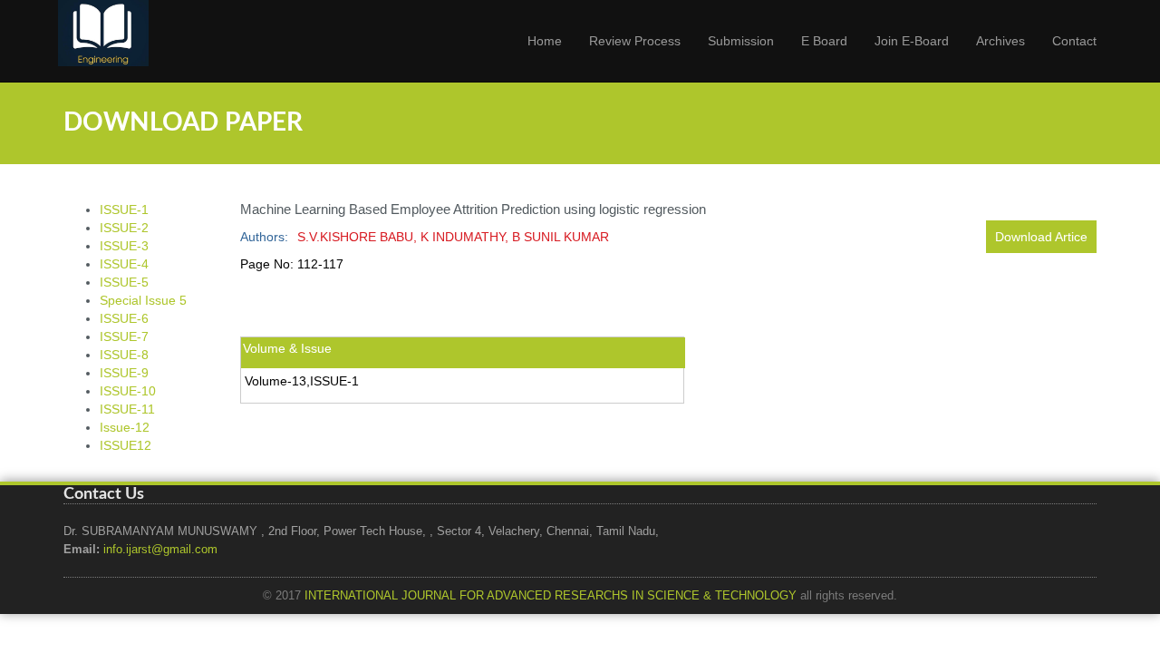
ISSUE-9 (124, 372)
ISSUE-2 (124, 227)
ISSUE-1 (124, 209)
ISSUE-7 (124, 336)
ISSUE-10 (128, 391)
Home (544, 41)
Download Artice (1041, 236)
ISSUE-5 (124, 282)
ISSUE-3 (124, 246)
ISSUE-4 (124, 264)
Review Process (635, 41)
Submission (741, 41)
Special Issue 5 (143, 300)
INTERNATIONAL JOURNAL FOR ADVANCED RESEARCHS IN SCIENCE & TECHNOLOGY (550, 596)
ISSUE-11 (127, 409)
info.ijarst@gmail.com (160, 549)
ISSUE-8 (124, 354)
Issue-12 (125, 427)
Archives (1000, 41)
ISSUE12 (125, 445)
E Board (824, 41)
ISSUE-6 (124, 318)
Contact (1074, 41)
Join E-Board (912, 41)
